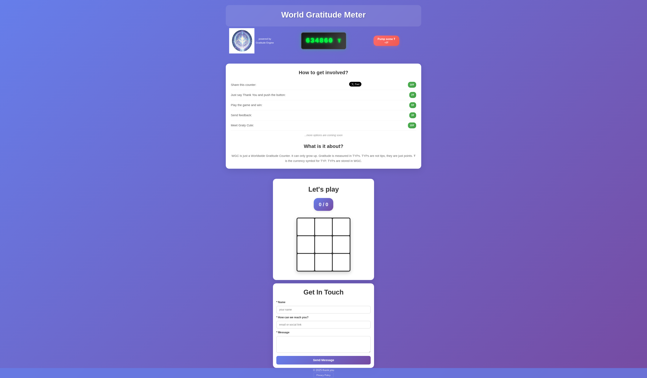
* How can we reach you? (292, 317)
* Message (282, 332)
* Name (280, 302)
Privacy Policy (323, 375)
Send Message (323, 360)
